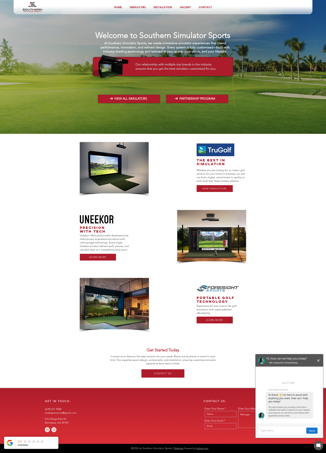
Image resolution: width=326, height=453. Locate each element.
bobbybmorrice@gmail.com (61, 412)
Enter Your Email (214, 420)
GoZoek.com (202, 448)
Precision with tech (93, 229)
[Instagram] (47, 429)
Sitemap (179, 448)
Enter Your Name (214, 408)
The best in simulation (211, 162)
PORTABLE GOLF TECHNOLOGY (215, 300)
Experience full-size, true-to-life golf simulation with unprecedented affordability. (216, 309)
